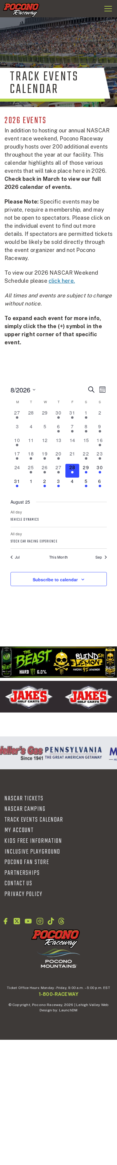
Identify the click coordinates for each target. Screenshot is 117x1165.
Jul (17, 557)
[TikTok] (51, 921)
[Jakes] (58, 696)
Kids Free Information (33, 841)
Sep (98, 557)
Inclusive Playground (32, 852)
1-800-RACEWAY (58, 994)
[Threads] (61, 921)
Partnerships (22, 873)
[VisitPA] (72, 753)
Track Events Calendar (33, 820)
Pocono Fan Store (26, 862)
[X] (16, 921)
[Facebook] (5, 921)
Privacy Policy (23, 894)
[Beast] (58, 662)
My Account (19, 830)
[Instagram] (40, 921)
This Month (58, 557)
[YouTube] (28, 921)
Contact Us (18, 883)
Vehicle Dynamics (24, 520)
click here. (62, 281)
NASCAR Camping (25, 809)
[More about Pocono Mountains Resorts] (58, 958)
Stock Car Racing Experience (34, 542)
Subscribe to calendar (55, 579)
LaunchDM (68, 1010)
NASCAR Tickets (24, 799)
